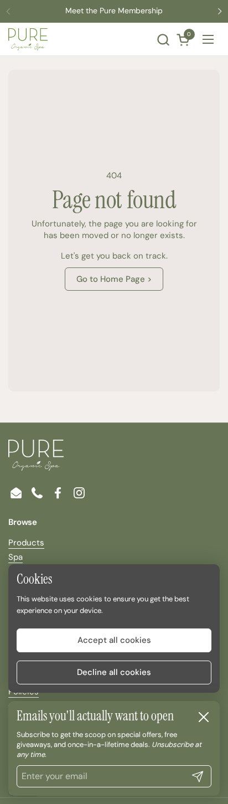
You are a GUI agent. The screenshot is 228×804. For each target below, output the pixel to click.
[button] (163, 40)
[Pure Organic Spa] (28, 39)
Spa (15, 557)
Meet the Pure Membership (114, 11)
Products (26, 542)
